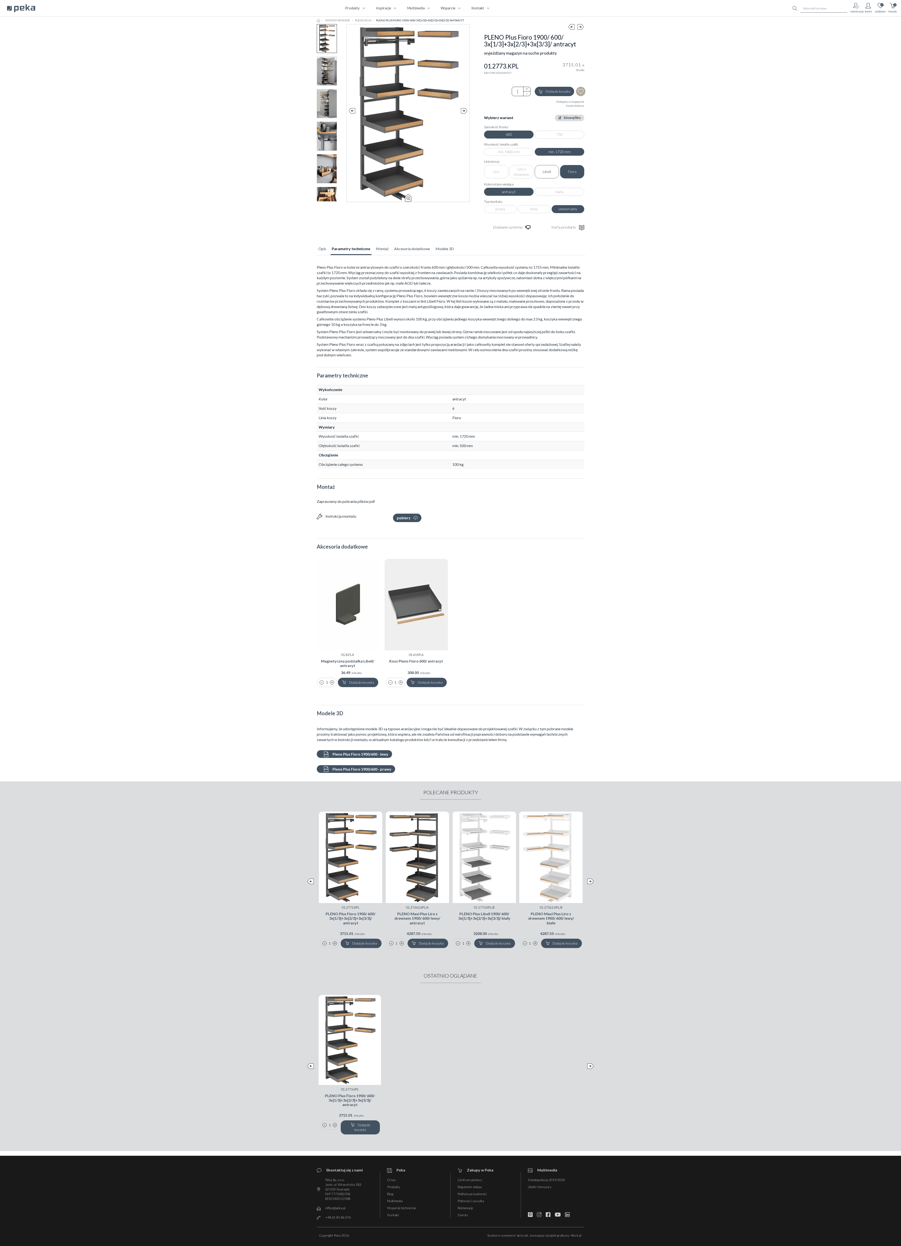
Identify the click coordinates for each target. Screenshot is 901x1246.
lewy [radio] (534, 209)
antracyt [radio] (508, 191)
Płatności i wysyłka (471, 1201)
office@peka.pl (335, 1208)
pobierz (403, 518)
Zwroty (463, 1215)
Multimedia (395, 1201)
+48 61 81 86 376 (338, 1217)
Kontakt (393, 1215)
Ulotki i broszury (539, 1187)
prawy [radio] (500, 209)
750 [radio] (559, 134)
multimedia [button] (416, 8)
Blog (390, 1194)
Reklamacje (465, 1208)
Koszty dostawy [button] (575, 105)
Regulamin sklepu (470, 1187)
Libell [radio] (546, 171)
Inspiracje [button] (383, 8)
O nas (391, 1180)
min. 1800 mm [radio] (509, 151)
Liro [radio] (496, 171)
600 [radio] (509, 134)
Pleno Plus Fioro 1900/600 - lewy (360, 754)
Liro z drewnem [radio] (521, 172)
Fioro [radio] (572, 171)
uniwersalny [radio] (567, 209)
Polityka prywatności (472, 1194)
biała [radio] (559, 191)
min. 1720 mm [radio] (559, 151)
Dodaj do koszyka (558, 91)
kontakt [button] (477, 8)
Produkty (393, 1187)
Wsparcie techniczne (401, 1208)
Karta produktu (563, 227)
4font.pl (576, 1235)
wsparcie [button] (448, 8)
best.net (522, 1235)
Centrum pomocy (470, 1180)
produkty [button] (352, 8)
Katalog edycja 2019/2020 (546, 1180)
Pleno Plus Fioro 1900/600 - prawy (361, 769)
